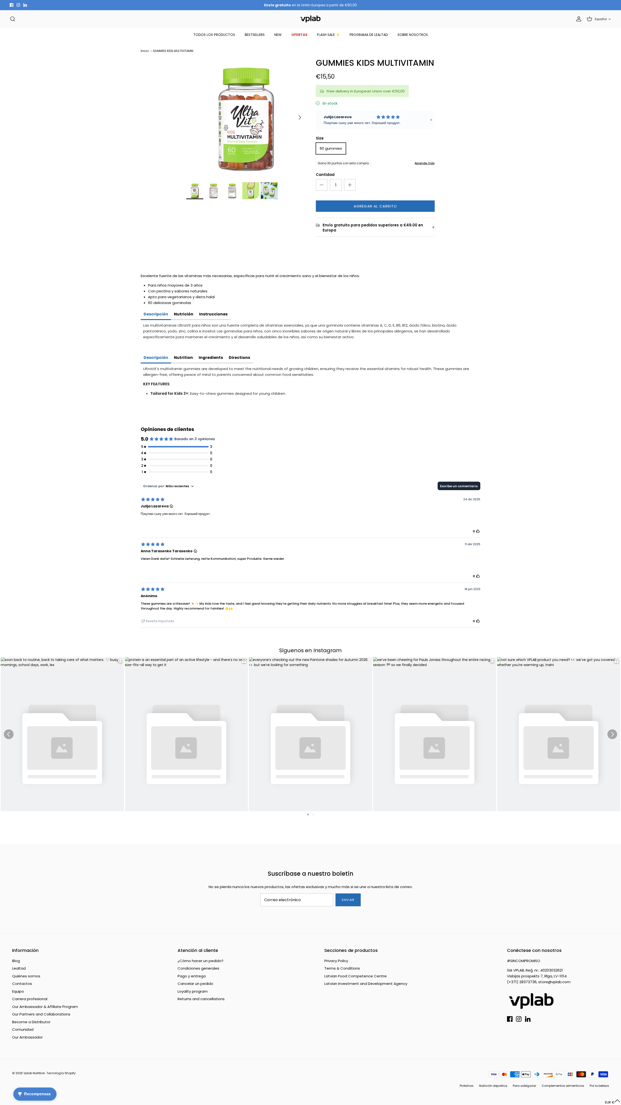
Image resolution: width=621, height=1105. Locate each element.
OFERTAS (299, 34)
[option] (245, 117)
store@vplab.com (554, 981)
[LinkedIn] (25, 5)
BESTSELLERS (255, 34)
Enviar (348, 900)
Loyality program (193, 991)
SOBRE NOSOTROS (413, 34)
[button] (612, 1102)
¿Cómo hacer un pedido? (200, 960)
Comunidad (22, 1029)
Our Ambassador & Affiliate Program (45, 1006)
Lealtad (19, 968)
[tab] (156, 314)
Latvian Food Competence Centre (355, 976)
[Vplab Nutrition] (310, 19)
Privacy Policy (336, 960)
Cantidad (325, 174)
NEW (278, 34)
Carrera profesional (29, 998)
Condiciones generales (198, 968)
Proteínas (467, 1086)
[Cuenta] (578, 19)
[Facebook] (11, 5)
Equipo (18, 991)
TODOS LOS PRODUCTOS (214, 34)
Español (601, 19)
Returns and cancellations (201, 998)
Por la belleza (599, 1086)
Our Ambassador (27, 1037)
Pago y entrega (192, 976)
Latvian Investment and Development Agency (365, 983)
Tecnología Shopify (61, 1073)
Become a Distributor (31, 1021)
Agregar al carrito (375, 206)
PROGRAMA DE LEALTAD (369, 34)
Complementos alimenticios (563, 1086)
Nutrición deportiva (493, 1086)
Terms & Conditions (342, 968)
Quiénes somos (26, 976)
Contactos (22, 983)
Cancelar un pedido (195, 983)
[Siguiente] (299, 117)
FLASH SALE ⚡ (328, 34)
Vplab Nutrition (34, 1073)
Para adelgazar (524, 1086)
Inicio (145, 51)
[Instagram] (18, 5)
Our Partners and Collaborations (41, 1014)
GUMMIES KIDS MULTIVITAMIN (173, 51)
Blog (16, 960)
